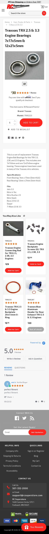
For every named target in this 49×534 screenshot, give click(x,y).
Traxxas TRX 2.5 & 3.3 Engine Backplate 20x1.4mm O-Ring (13, 312)
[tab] (14, 358)
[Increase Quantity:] (14, 121)
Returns (17, 456)
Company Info (12, 451)
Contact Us (36, 466)
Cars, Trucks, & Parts (22, 22)
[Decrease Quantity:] (14, 124)
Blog (36, 456)
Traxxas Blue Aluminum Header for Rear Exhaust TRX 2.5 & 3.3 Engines (35, 312)
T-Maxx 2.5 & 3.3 (15, 25)
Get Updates (37, 432)
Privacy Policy (12, 461)
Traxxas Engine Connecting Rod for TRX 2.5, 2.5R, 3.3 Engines (13, 253)
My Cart (36, 461)
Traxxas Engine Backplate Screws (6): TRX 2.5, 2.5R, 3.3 (35, 248)
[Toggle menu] (3, 10)
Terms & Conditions (12, 466)
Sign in (30, 451)
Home (7, 22)
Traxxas (37, 22)
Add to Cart (13, 270)
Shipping (7, 456)
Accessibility (12, 470)
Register (40, 451)
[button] (9, 397)
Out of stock (36, 329)
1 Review (33, 93)
